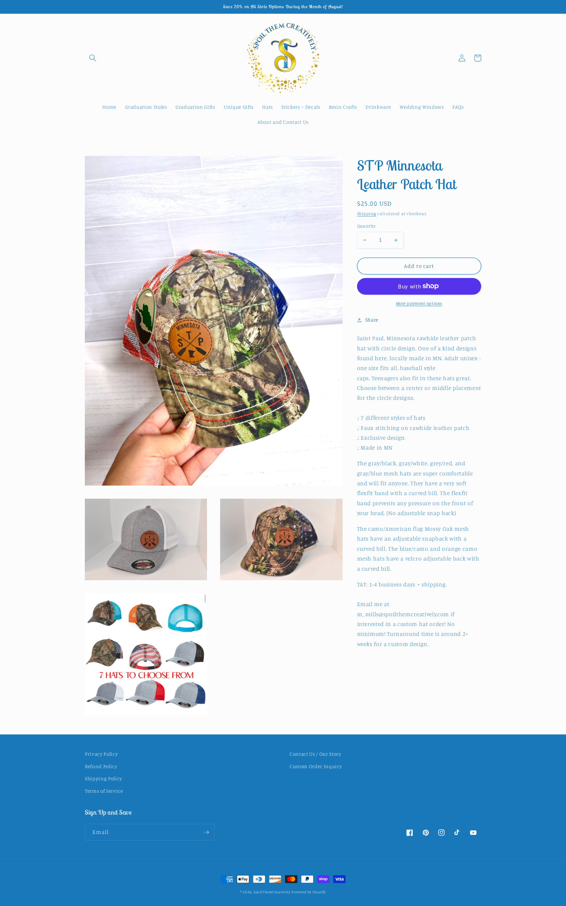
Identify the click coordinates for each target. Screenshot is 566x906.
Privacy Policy (101, 754)
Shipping (366, 213)
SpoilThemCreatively (272, 892)
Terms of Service (104, 791)
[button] (93, 58)
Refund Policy (101, 766)
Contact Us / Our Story (315, 754)
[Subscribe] (206, 832)
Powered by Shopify (309, 892)
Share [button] (371, 320)
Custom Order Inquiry (316, 766)
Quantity (366, 226)
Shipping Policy (103, 778)
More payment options (419, 303)
